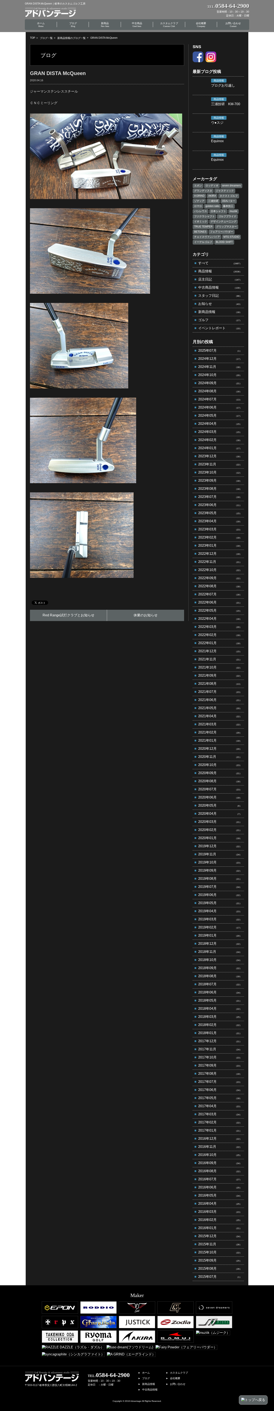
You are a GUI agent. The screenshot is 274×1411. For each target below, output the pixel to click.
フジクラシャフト (204, 216)
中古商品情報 (150, 1389)
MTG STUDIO (231, 236)
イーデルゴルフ (203, 242)
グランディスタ (203, 190)
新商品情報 (148, 1384)
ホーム (146, 1372)
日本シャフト (218, 211)
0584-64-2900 (109, 1375)
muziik (233, 211)
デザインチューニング (223, 221)
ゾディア (199, 200)
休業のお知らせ (146, 615)
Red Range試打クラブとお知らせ (68, 615)
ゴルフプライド (227, 216)
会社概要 (175, 1378)
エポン (198, 185)
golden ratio (212, 206)
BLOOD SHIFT (224, 242)
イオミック (200, 221)
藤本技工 (228, 206)
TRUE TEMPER (203, 226)
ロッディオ (212, 185)
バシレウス (200, 211)
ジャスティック (225, 190)
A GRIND (199, 195)
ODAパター (228, 200)
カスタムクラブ (179, 1372)
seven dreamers (231, 185)
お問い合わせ (177, 1384)
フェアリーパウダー (221, 231)
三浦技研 (213, 200)
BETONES (200, 231)
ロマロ (198, 206)
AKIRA (212, 195)
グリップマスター (226, 226)
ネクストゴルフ (229, 195)
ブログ (146, 1378)
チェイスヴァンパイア (207, 236)
